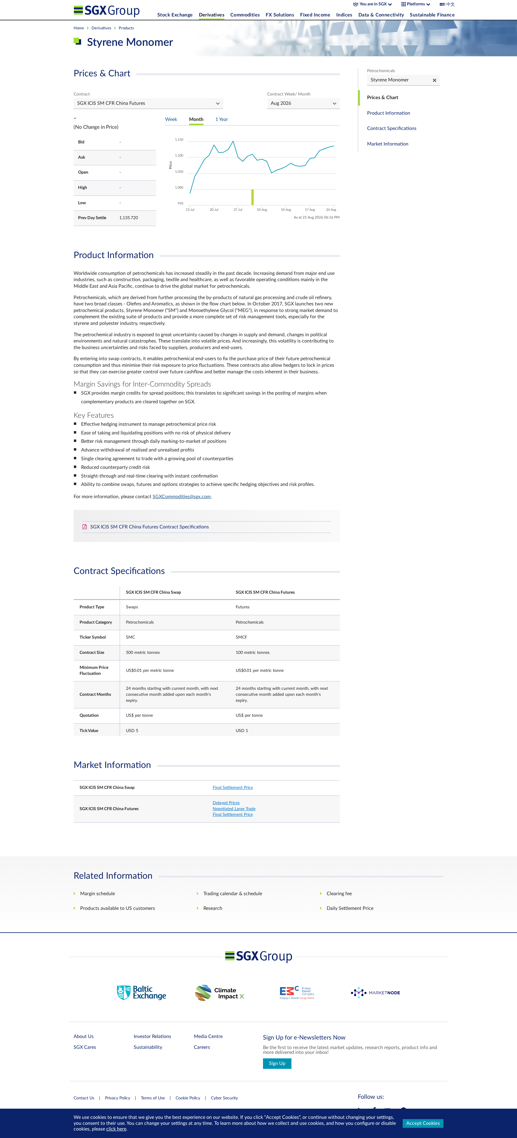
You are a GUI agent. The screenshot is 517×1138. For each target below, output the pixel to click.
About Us (84, 1036)
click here (116, 1129)
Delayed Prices (226, 803)
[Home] (114, 9)
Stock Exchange (175, 15)
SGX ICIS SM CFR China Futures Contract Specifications (149, 527)
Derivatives (211, 15)
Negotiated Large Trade (234, 809)
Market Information (387, 144)
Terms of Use (153, 1098)
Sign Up (277, 1063)
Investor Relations (152, 1036)
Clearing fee (339, 893)
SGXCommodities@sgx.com (182, 496)
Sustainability (148, 1047)
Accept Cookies (423, 1123)
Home (79, 28)
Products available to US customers (117, 908)
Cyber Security (224, 1098)
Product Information (388, 113)
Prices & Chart (382, 97)
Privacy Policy (117, 1098)
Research (212, 908)
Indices (344, 15)
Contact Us (84, 1098)
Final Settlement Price (233, 788)
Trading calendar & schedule (232, 893)
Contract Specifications (391, 128)
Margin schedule (97, 893)
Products (126, 28)
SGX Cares (85, 1047)
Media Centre (208, 1036)
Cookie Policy (188, 1098)
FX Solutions (280, 15)
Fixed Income (315, 15)
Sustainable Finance (432, 15)
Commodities (245, 15)
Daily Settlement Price (350, 908)
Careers (202, 1047)
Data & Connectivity (381, 15)
